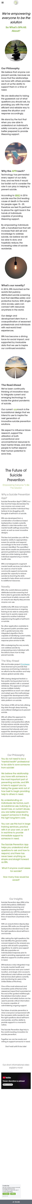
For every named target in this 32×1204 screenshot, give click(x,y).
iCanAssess (25, 664)
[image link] (16, 2)
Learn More (10, 1191)
